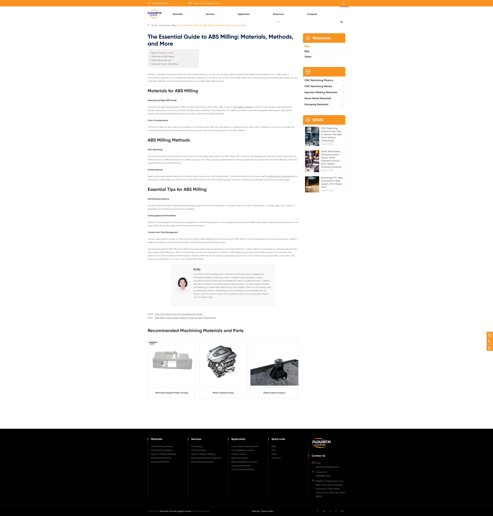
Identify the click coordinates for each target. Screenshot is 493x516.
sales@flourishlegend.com (206, 3)
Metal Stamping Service (202, 462)
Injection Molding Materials (320, 92)
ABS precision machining (279, 176)
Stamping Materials (316, 104)
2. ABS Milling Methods (160, 60)
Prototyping (196, 446)
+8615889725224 (159, 3)
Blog (307, 46)
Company (312, 14)
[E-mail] (490, 335)
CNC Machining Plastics (318, 80)
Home (154, 25)
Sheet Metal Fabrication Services (206, 458)
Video (307, 56)
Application (244, 14)
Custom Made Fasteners (242, 469)
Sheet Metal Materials (317, 98)
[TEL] (490, 341)
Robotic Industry (239, 454)
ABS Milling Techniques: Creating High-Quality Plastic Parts (185, 317)
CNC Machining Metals (318, 86)
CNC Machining (198, 450)
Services (210, 14)
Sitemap (256, 511)
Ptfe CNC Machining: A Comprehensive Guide (178, 314)
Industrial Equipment (240, 465)
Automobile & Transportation (244, 446)
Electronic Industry (239, 458)
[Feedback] (490, 348)
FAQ (306, 51)
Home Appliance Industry (243, 450)
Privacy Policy (267, 511)
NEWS (314, 119)
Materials (178, 14)
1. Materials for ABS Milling (162, 56)
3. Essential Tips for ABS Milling (164, 64)
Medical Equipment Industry (244, 462)
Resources (278, 14)
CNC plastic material (242, 107)
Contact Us (318, 455)
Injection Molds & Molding (203, 454)
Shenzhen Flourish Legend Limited (175, 511)
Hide (170, 53)
